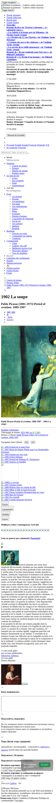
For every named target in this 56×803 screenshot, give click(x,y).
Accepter (44, 765)
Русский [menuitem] (10, 145)
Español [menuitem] (25, 145)
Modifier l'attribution (10, 430)
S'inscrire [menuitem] (22, 147)
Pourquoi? (35, 538)
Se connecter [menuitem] (12, 147)
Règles (15, 798)
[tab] (11, 312)
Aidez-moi (6, 796)
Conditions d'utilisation (28, 798)
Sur (19, 796)
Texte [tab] (9, 317)
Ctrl (26, 442)
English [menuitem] (18, 145)
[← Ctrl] (13, 462)
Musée (13, 158)
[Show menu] (19, 3)
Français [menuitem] (33, 145)
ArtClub (14, 189)
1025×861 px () (30, 432)
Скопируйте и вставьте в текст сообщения (20, 775)
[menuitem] (47, 145)
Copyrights (18, 800)
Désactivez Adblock (9, 655)
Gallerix (13, 783)
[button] (14, 15)
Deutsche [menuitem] (41, 145)
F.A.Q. (14, 796)
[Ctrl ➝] (10, 482)
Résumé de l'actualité (16, 135)
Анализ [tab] (10, 319)
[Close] (28, 153)
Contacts (24, 796)
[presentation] (31, 322)
